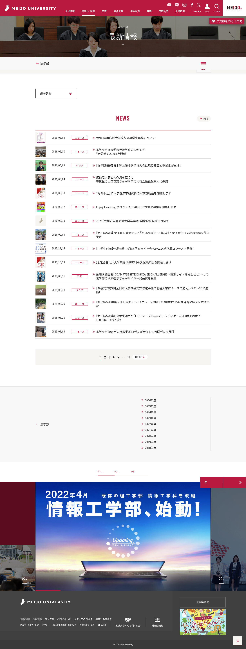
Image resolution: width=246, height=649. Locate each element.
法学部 (44, 63)
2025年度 (150, 406)
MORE (197, 11)
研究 (104, 11)
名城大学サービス (87, 624)
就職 (149, 11)
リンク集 (49, 619)
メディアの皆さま (83, 619)
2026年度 (150, 400)
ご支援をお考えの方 (229, 21)
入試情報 (70, 11)
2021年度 (150, 430)
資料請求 (201, 602)
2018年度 (150, 448)
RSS (205, 118)
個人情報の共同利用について (65, 624)
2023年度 (150, 418)
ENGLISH (102, 624)
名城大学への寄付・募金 (127, 625)
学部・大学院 (88, 11)
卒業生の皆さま (103, 619)
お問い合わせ (64, 619)
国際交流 (163, 11)
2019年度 (150, 442)
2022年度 (150, 424)
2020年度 (150, 436)
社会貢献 (118, 11)
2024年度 (150, 412)
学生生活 (135, 11)
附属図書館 (157, 625)
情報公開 (25, 619)
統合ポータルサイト (28, 624)
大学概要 (180, 11)
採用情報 (37, 619)
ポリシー (46, 624)
